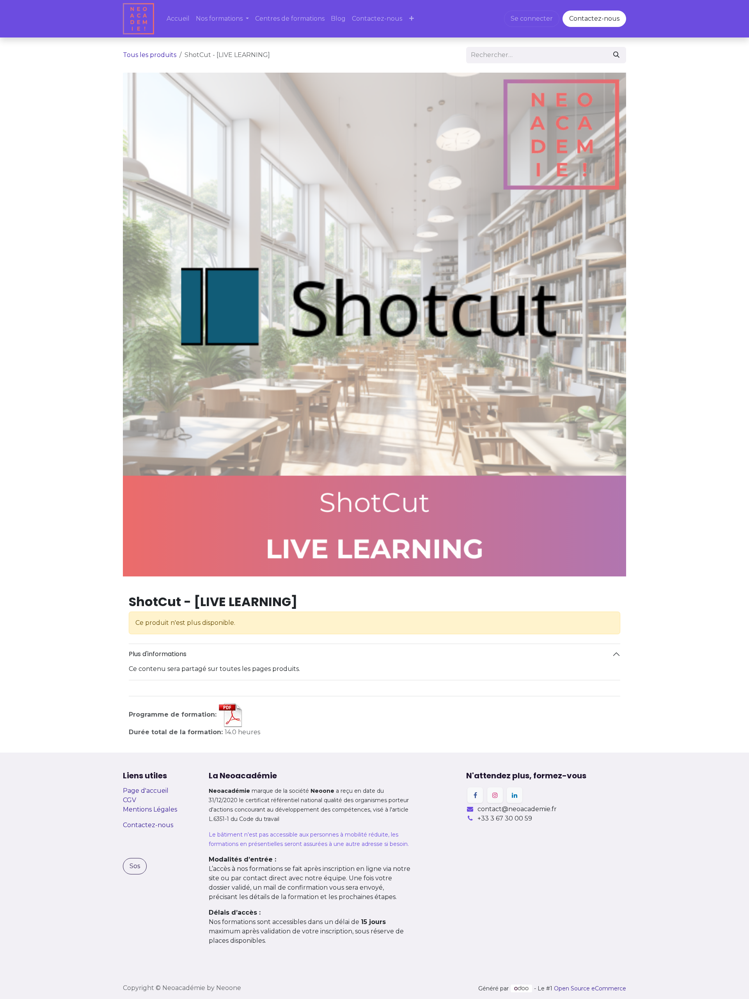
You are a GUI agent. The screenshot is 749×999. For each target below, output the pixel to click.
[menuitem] (178, 19)
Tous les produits (149, 55)
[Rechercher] (616, 55)
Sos (135, 866)
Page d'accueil (146, 790)
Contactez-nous (594, 18)
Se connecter (532, 18)
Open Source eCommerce (590, 988)
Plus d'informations (157, 653)
